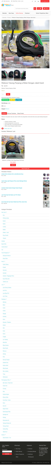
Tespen (4, 238)
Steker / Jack (6, 232)
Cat (2, 249)
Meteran (7, 108)
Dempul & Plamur (7, 255)
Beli (8, 94)
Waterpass (5, 376)
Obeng (4, 353)
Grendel (4, 273)
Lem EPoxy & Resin (7, 287)
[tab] (4, 113)
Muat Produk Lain (25, 168)
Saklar (4, 229)
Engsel (4, 267)
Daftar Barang (19, 13)
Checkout (27, 13)
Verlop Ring (5, 428)
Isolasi (4, 220)
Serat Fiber (5, 258)
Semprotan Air (6, 420)
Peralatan (4, 299)
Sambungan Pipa (6, 411)
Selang (4, 417)
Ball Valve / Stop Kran (8, 382)
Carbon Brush (4, 246)
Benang (4, 302)
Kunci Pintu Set (6, 278)
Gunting (4, 316)
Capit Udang (5, 264)
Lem (2, 284)
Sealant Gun (5, 362)
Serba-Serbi (5, 365)
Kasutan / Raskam (7, 322)
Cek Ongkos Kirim (45, 1)
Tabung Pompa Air (7, 423)
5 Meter (5, 128)
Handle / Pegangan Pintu (8, 275)
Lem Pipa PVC (6, 293)
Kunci (3, 261)
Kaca (4, 319)
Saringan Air (5, 414)
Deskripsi (4, 113)
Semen (3, 434)
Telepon (19, 99)
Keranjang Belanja (32, 451)
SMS (13, 99)
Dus (4, 215)
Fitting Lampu (6, 218)
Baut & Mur (4, 244)
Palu (4, 356)
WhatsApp (6, 99)
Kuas (4, 330)
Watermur (5, 431)
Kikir (4, 328)
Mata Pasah (5, 348)
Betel (4, 305)
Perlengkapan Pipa (6, 379)
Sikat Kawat (5, 368)
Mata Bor (5, 342)
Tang (4, 374)
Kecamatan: (4, 449)
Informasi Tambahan (11, 113)
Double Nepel (6, 394)
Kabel (4, 223)
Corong (4, 388)
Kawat (4, 325)
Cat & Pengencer (5, 252)
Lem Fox (5, 290)
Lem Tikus (5, 296)
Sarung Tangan (6, 359)
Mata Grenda (5, 345)
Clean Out (5, 385)
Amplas (3, 241)
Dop (4, 391)
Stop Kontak (5, 235)
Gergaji (4, 313)
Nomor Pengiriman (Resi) (42, 13)
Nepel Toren (5, 408)
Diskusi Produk (20, 113)
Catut (4, 307)
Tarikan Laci (5, 281)
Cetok (4, 310)
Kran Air (4, 405)
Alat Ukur (10, 128)
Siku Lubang (5, 371)
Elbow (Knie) (5, 397)
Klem (4, 403)
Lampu (4, 226)
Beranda (5, 13)
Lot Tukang (5, 339)
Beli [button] (12, 165)
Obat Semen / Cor (7, 437)
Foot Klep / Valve (6, 400)
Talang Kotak (6, 426)
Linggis (4, 336)
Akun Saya (11, 13)
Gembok (4, 270)
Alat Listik (4, 212)
